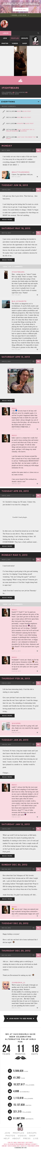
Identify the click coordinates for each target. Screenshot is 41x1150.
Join (5, 38)
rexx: (14, 408)
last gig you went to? (26, 137)
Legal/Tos (10, 1142)
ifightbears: (18, 272)
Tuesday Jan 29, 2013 (15, 740)
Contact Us (23, 1146)
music (8, 138)
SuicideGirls (35, 38)
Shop (24, 43)
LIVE (35, 1138)
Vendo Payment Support (33, 1146)
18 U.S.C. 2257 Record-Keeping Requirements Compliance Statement (20, 1144)
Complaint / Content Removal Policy (11, 1146)
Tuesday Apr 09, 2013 (15, 491)
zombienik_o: (18, 982)
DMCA (15, 1142)
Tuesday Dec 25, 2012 (15, 923)
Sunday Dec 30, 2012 (14, 864)
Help (7, 1138)
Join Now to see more (20, 1018)
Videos (15, 43)
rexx (19, 111)
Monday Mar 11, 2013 (14, 555)
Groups (24, 38)
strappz (20, 123)
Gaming (23, 131)
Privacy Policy (21, 1142)
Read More (7, 219)
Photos (5, 43)
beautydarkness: (21, 172)
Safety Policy (29, 1142)
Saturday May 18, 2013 (16, 228)
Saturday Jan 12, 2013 (16, 824)
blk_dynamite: (19, 301)
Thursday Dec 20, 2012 (16, 950)
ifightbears (10, 87)
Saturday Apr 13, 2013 (16, 357)
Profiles (15, 38)
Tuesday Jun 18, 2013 (15, 185)
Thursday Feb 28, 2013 (16, 678)
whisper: (16, 723)
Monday (7, 146)
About (16, 1138)
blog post (27, 111)
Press (27, 1138)
